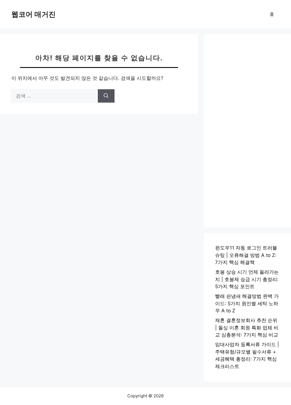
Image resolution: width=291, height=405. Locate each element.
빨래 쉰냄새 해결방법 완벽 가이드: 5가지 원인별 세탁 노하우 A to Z (247, 303)
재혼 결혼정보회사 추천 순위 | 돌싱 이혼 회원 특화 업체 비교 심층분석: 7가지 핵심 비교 (246, 327)
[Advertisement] (247, 130)
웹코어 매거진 (33, 14)
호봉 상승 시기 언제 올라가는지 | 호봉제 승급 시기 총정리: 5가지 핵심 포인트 (247, 279)
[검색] (106, 96)
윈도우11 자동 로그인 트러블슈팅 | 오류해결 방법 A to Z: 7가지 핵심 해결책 (246, 255)
